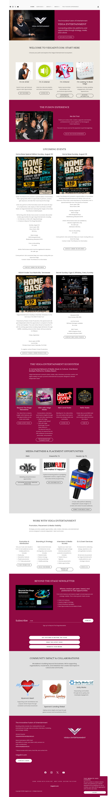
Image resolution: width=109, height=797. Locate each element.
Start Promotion (24, 565)
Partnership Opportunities (64, 95)
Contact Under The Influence (34, 267)
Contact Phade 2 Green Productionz (34, 353)
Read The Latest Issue (54, 642)
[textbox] (55, 620)
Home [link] (32, 6)
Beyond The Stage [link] (70, 781)
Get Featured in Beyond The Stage (54, 637)
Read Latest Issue (24, 423)
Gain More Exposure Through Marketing (27, 483)
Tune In (84, 423)
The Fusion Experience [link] (70, 6)
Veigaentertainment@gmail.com (25, 736)
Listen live (44, 93)
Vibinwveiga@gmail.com (22, 746)
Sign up (88, 620)
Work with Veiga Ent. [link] (45, 781)
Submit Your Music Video (81, 509)
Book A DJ (84, 567)
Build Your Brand (44, 567)
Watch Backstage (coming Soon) (44, 439)
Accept (95, 792)
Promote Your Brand (54, 646)
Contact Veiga (23, 760)
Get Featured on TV (54, 482)
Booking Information (85, 95)
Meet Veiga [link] (58, 781)
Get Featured (24, 93)
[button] (40, 6)
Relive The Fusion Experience (74, 133)
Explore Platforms (66, 37)
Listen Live (64, 423)
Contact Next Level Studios (74, 337)
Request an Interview (64, 569)
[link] (10, 6)
